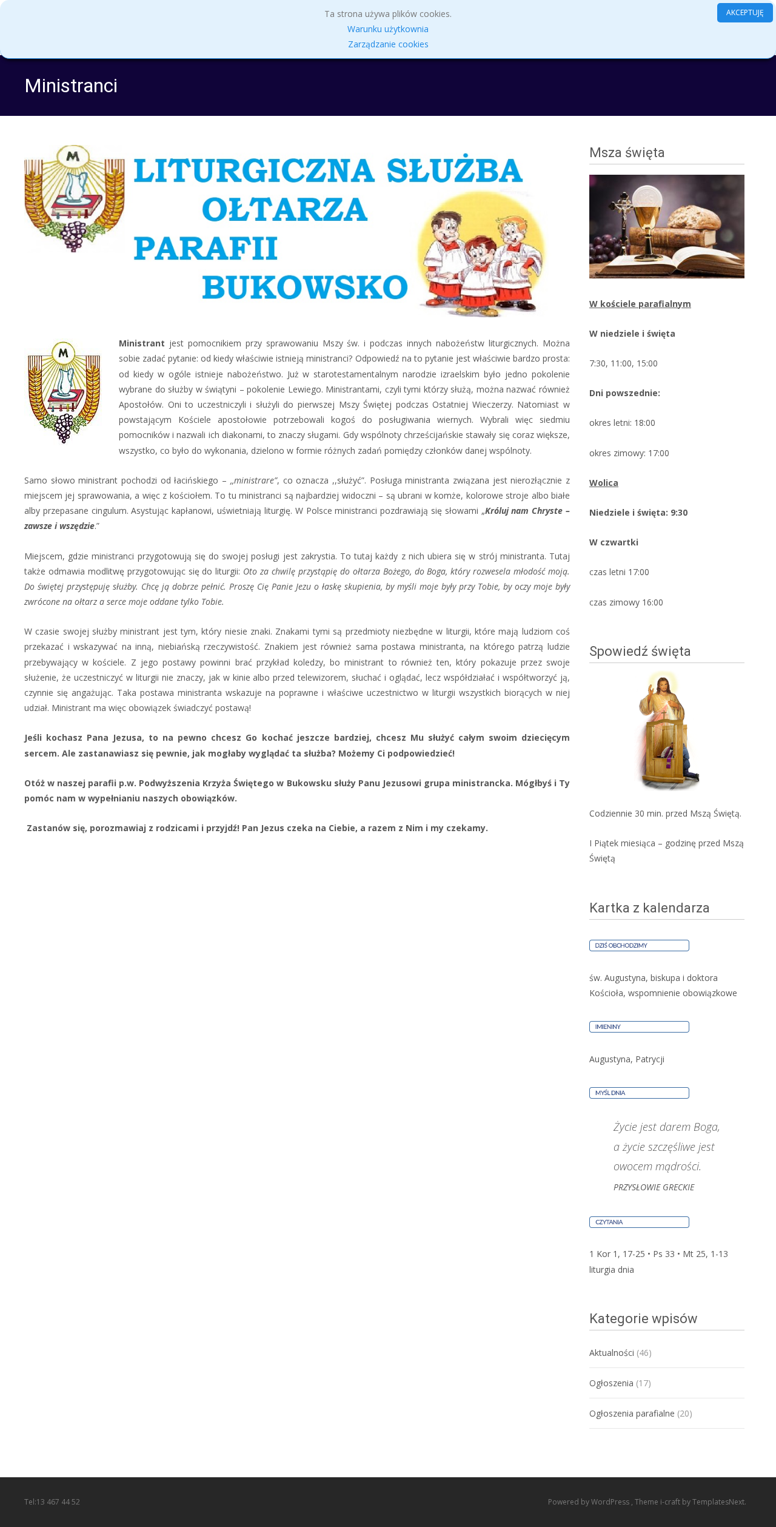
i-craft (671, 1502)
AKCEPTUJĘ (745, 12)
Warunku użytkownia (388, 29)
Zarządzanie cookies (388, 44)
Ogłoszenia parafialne (632, 1413)
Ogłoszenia (611, 1383)
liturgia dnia (611, 1269)
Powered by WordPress (589, 1502)
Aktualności (611, 1352)
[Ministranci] (297, 231)
